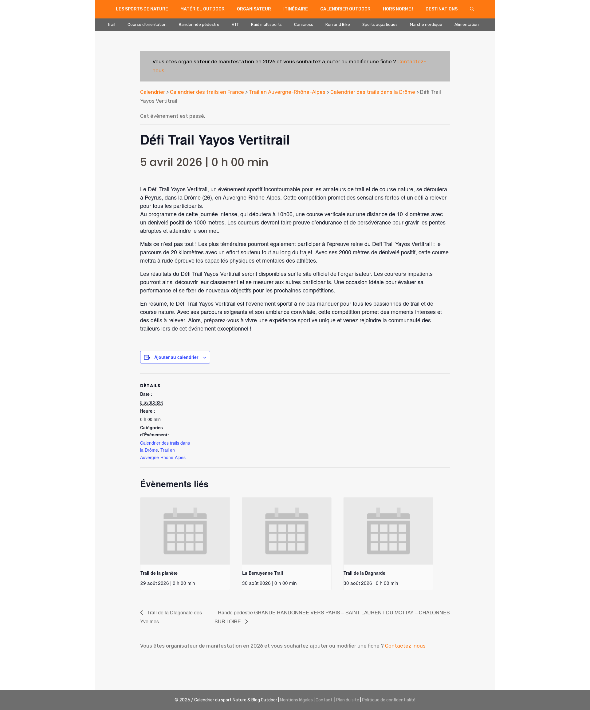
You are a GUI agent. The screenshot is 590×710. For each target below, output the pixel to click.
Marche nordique (426, 24)
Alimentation (466, 24)
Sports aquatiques (380, 24)
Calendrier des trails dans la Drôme (372, 92)
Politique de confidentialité (388, 700)
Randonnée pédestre (199, 24)
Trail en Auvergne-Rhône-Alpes (287, 92)
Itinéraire (295, 9)
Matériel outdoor (202, 9)
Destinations (442, 9)
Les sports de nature (142, 9)
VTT (235, 24)
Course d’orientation (147, 24)
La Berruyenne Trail (262, 573)
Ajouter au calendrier (176, 357)
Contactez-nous (405, 646)
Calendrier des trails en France (207, 92)
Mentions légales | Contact (306, 700)
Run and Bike (337, 24)
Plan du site (347, 700)
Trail (111, 24)
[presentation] (185, 531)
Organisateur (254, 9)
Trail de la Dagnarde (364, 573)
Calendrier (152, 92)
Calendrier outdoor (345, 9)
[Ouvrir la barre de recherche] (472, 9)
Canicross (303, 24)
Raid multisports (266, 24)
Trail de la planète (159, 573)
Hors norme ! (398, 9)
